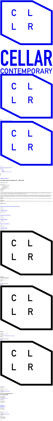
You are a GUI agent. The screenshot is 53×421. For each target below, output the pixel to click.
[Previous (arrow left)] (0, 420)
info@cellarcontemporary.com (4, 398)
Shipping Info (2, 407)
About (11, 120)
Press (8, 120)
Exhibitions (6, 120)
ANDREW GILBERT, (4, 178)
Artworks (1, 120)
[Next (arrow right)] (1, 420)
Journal (10, 120)
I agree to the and (8, 335)
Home (2, 170)
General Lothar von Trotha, (5, 215)
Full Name (1, 184)
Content (1, 188)
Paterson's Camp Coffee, (5, 223)
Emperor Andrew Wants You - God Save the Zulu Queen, (10, 206)
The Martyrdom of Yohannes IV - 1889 (6, 171)
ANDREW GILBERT (3, 210)
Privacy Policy (13, 335)
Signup (1, 336)
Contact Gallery (2, 189)
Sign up (1, 284)
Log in (1, 339)
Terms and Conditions (7, 335)
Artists (4, 120)
